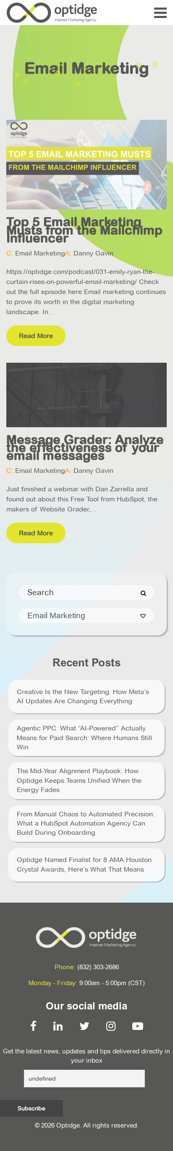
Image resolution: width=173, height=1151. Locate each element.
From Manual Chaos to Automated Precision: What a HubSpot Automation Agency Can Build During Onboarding (86, 823)
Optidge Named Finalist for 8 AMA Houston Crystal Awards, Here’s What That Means (84, 864)
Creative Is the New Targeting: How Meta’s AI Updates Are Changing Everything (83, 696)
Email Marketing (40, 253)
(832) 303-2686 (98, 967)
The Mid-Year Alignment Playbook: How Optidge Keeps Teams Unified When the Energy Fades (79, 780)
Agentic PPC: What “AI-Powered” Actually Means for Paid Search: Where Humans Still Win (84, 737)
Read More (36, 336)
